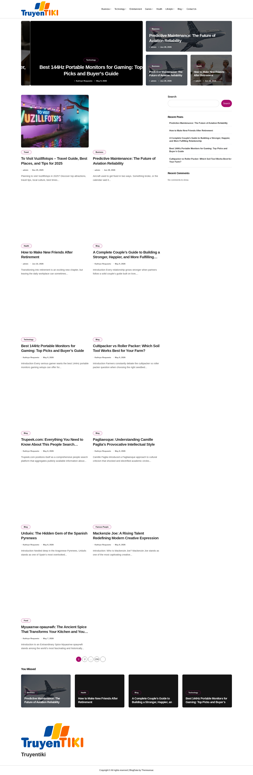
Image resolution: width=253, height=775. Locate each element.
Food (26, 621)
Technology (120, 9)
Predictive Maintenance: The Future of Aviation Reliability (198, 123)
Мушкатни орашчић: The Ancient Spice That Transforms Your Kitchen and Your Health (54, 632)
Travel (26, 152)
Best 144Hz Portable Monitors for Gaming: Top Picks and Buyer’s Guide (198, 149)
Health (159, 9)
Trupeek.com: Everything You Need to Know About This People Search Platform (52, 444)
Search (172, 96)
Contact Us (191, 9)
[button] (138, 53)
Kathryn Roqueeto (75, 81)
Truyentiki (33, 754)
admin (153, 47)
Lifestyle (169, 9)
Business (105, 9)
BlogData (133, 770)
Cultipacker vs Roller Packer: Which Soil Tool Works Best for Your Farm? (200, 160)
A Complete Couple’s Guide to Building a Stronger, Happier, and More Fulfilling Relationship (126, 257)
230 (97, 659)
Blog (180, 9)
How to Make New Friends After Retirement (191, 130)
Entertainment (136, 9)
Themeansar (147, 770)
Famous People (102, 527)
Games (148, 9)
